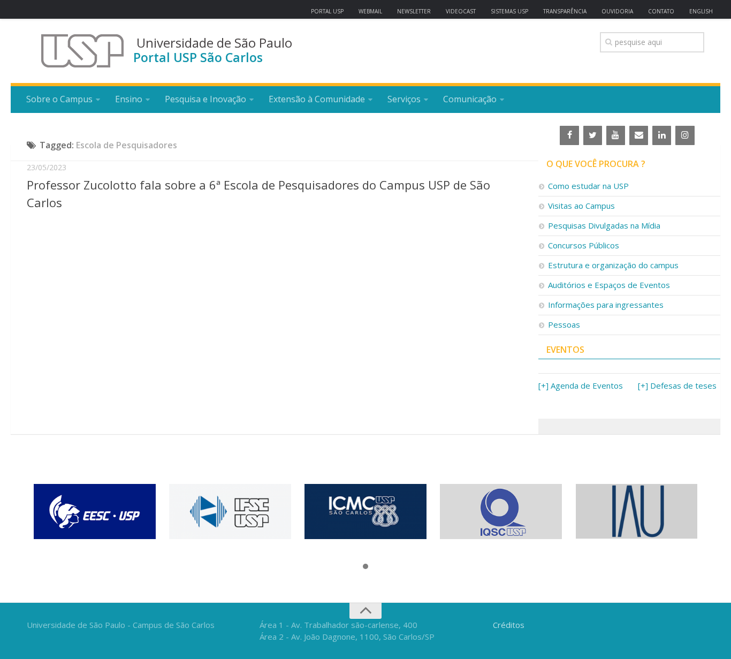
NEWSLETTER (414, 11)
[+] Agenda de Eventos (580, 385)
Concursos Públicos (583, 245)
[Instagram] (684, 135)
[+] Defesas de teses (677, 385)
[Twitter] (592, 135)
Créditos (508, 624)
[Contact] (638, 135)
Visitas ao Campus (581, 205)
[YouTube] (615, 135)
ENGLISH (701, 11)
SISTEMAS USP (509, 11)
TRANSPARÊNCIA (565, 11)
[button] (365, 567)
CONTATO (661, 11)
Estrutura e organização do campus (613, 265)
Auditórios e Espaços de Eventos (609, 284)
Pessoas (564, 324)
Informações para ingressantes (606, 304)
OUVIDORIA (617, 11)
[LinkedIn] (661, 135)
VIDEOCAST (461, 11)
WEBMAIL (370, 11)
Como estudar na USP (588, 185)
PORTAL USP (327, 11)
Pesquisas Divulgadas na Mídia (604, 225)
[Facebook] (569, 135)
